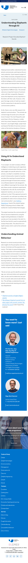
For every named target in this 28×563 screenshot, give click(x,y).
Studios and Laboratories (8, 505)
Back (4, 15)
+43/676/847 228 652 (13, 369)
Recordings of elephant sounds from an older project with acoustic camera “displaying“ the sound (13, 302)
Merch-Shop (5, 515)
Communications (6, 464)
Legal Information (6, 521)
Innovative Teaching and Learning (10, 502)
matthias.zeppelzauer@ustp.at (14, 373)
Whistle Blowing (6, 524)
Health (3, 479)
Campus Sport (5, 508)
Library (3, 495)
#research (21, 30)
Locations (4, 489)
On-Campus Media (6, 499)
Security (4, 473)
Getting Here (5, 492)
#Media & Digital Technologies (10, 30)
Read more (14, 443)
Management (5, 467)
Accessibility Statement (8, 527)
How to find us (5, 530)
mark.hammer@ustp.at (12, 405)
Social (3, 483)
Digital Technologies (7, 460)
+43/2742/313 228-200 (11, 552)
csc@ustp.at (20, 552)
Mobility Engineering (7, 476)
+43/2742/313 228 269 (13, 401)
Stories (3, 518)
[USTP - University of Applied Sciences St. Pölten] (9, 7)
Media (3, 457)
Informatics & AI (6, 470)
